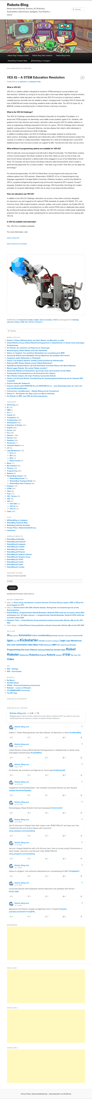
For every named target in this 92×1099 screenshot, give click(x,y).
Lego (62, 640)
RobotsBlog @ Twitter (15, 564)
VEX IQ (55, 320)
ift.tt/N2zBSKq (75, 733)
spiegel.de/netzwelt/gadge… (20, 790)
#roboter (63, 909)
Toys (8, 493)
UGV (8, 498)
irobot (15, 641)
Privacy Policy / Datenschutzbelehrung (21, 528)
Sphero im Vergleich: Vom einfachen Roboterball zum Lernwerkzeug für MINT (36, 353)
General (42, 320)
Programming (12, 471)
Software (10, 486)
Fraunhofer (68, 635)
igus (10, 640)
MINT (54, 644)
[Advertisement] (46, 943)
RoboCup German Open (55, 649)
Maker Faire (38, 644)
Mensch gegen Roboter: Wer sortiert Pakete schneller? (27, 368)
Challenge (75, 320)
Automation (25, 635)
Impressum (11, 530)
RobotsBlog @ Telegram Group (18, 557)
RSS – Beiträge (12, 669)
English (36, 320)
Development (12, 422)
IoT (8, 448)
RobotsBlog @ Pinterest (16, 552)
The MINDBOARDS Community (18, 690)
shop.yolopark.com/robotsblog (22, 831)
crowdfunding (44, 635)
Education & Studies (26, 320)
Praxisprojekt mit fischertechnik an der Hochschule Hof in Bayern (31, 373)
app (11, 636)
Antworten (38, 322)
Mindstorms (48, 645)
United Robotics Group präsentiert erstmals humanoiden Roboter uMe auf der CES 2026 (51, 625)
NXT (11, 455)
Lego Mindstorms (13, 450)
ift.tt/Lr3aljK (14, 891)
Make (30, 644)
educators (10, 322)
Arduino (15, 635)
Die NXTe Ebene (13, 683)
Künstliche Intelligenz (52, 641)
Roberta (10, 473)
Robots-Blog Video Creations (42, 55)
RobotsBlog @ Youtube (15, 567)
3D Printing (11, 405)
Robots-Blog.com (18, 713)
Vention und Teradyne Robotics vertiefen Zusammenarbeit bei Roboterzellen (35, 360)
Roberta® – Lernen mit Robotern (19, 688)
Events (9, 430)
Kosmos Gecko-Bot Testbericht (18, 383)
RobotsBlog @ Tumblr (15, 562)
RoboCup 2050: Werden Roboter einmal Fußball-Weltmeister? (29, 363)
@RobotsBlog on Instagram (40, 61)
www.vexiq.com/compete (17, 243)
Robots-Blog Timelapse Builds (18, 55)
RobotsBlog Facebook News (17, 61)
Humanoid (11, 443)
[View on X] (82, 726)
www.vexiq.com (13, 237)
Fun (8, 433)
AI (8, 407)
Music (9, 463)
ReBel (27, 650)
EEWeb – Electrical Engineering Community (23, 685)
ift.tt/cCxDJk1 (57, 808)
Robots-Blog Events (63, 55)
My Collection (12, 465)
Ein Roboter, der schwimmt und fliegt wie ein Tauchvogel (28, 348)
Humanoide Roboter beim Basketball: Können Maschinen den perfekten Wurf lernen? (38, 355)
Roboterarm (24, 655)
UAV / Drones (12, 496)
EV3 (11, 453)
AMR (8, 410)
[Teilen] (81, 737)
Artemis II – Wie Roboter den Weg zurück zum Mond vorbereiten (31, 393)
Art (8, 412)
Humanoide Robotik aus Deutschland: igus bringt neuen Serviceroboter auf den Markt (39, 371)
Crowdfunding (12, 420)
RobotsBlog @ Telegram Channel (19, 554)
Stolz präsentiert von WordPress (60, 1094)
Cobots (9, 415)
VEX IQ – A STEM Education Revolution (36, 77)
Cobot (34, 635)
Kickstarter (29, 639)
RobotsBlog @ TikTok (15, 559)
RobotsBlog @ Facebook (16, 541)
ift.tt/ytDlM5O (36, 753)
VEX (26, 322)
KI (18, 640)
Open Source (65, 645)
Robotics (34, 654)
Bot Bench (11, 680)
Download (54, 636)
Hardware (49, 320)
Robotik (43, 655)
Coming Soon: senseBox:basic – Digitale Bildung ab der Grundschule (33, 391)
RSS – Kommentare (14, 671)
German (10, 438)
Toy (71, 655)
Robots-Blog (17, 4)
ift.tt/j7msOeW (59, 770)
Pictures (10, 468)
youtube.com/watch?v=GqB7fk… (22, 912)
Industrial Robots (13, 445)
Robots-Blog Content (14, 476)
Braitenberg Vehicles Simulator (18, 525)
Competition (11, 417)
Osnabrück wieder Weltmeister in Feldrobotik (23, 358)
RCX (11, 458)
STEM (22, 322)
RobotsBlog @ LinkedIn (16, 546)
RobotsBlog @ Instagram (16, 544)
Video (9, 511)
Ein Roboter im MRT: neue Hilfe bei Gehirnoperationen (27, 396)
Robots (17, 322)
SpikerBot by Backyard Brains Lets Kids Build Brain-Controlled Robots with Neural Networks (41, 365)
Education (61, 635)
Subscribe (12, 588)
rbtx (22, 649)
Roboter (13, 654)
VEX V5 (12, 509)
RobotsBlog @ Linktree (15, 549)
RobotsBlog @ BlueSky (15, 539)
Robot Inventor (15, 460)
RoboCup (41, 650)
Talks (9, 491)
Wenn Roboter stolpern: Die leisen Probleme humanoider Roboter (31, 376)
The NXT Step (12, 693)
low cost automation (17, 644)
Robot (71, 649)
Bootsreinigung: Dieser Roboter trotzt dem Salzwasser (27, 350)
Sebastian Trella (35, 82)
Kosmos (41, 641)
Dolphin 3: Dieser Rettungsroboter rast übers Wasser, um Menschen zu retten (35, 340)
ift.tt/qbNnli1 (74, 871)
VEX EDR (13, 504)
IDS (81, 636)
